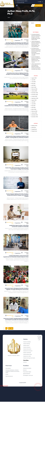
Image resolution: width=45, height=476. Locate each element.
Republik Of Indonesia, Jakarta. (22, 0)
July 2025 (33, 102)
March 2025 (33, 109)
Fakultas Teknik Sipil (27, 352)
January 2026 (34, 90)
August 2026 (33, 78)
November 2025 (34, 94)
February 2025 (34, 111)
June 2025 (33, 103)
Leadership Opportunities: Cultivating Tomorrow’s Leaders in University (18, 226)
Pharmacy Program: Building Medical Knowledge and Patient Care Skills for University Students (16, 319)
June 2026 (33, 81)
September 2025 (34, 98)
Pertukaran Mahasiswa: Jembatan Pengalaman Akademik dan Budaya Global (12, 371)
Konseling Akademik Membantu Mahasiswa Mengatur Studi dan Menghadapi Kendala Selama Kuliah (35, 37)
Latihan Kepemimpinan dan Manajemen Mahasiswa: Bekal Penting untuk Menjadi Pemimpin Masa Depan (36, 66)
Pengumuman (34, 131)
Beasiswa (25, 370)
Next (12, 328)
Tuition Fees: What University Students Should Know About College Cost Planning (16, 168)
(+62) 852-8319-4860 (20, 2)
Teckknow (25, 380)
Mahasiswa (33, 127)
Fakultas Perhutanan (27, 349)
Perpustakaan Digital (27, 371)
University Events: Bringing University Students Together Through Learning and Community (16, 289)
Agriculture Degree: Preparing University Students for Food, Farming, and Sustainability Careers (16, 106)
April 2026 (33, 85)
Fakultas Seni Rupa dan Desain (29, 358)
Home (9, 17)
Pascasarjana (8, 368)
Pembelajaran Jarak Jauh (28, 375)
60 (9, 328)
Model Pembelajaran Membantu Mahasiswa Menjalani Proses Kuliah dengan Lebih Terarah (35, 59)
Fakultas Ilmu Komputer (27, 350)
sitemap (25, 362)
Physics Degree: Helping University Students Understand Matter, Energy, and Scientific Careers (17, 195)
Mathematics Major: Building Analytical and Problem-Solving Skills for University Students (16, 137)
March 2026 (33, 87)
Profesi (7, 374)
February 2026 (34, 89)
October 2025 (34, 96)
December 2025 (34, 92)
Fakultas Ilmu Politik (27, 356)
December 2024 (34, 114)
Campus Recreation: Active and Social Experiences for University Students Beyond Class (15, 256)
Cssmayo (25, 379)
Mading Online (34, 125)
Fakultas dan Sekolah (27, 368)
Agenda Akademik (26, 373)
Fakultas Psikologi (26, 343)
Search (32, 23)
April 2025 (33, 107)
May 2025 (33, 105)
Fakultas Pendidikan (27, 341)
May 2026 (33, 83)
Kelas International (9, 376)
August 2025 (33, 100)
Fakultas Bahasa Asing (27, 354)
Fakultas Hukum (26, 345)
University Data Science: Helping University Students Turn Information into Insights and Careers (17, 74)
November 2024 (34, 116)
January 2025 (34, 113)
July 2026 (33, 79)
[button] (17, 5)
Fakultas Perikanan (26, 347)
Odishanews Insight (27, 377)
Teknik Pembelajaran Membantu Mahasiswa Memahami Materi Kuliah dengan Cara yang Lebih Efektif (35, 44)
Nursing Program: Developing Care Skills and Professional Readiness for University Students (16, 43)
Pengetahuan (17, 40)
